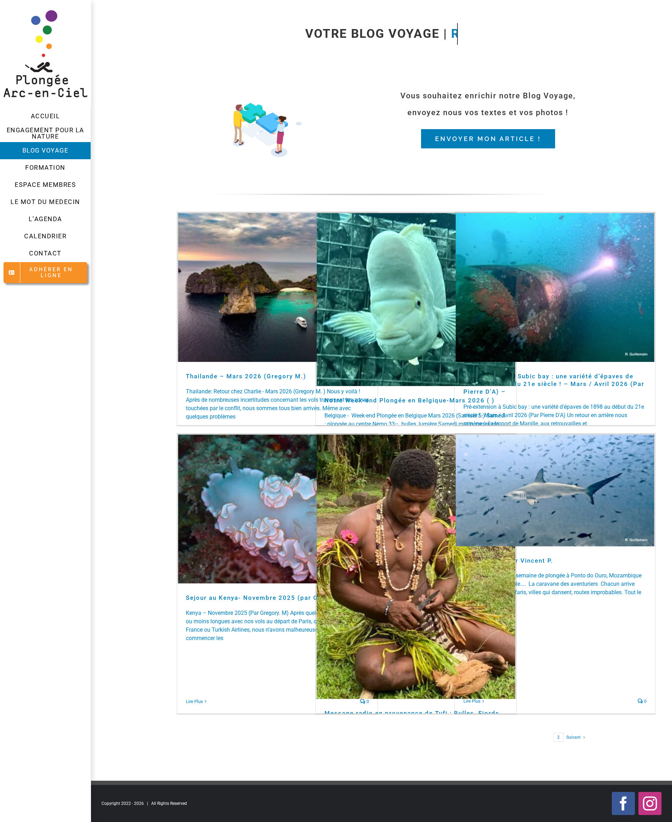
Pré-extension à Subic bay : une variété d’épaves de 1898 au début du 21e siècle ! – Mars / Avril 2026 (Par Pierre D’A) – (553, 384)
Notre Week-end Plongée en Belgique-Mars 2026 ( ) (409, 400)
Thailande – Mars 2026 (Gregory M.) (246, 376)
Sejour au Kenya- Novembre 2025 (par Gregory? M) (270, 597)
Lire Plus (194, 701)
